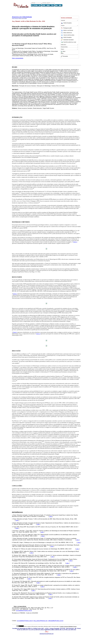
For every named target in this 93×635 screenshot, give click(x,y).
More (64, 51)
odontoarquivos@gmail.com (46, 633)
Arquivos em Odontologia (22, 17)
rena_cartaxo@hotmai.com (40, 620)
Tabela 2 (15, 293)
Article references (67, 32)
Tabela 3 (15, 332)
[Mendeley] (62, 51)
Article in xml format (68, 30)
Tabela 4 (38, 333)
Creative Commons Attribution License (68, 626)
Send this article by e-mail (69, 42)
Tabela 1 (75, 242)
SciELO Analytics (67, 23)
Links (50, 516)
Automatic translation (68, 39)
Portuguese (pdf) (67, 28)
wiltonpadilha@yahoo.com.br (55, 620)
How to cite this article (69, 35)
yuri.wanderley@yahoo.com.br (24, 610)
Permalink (65, 56)
